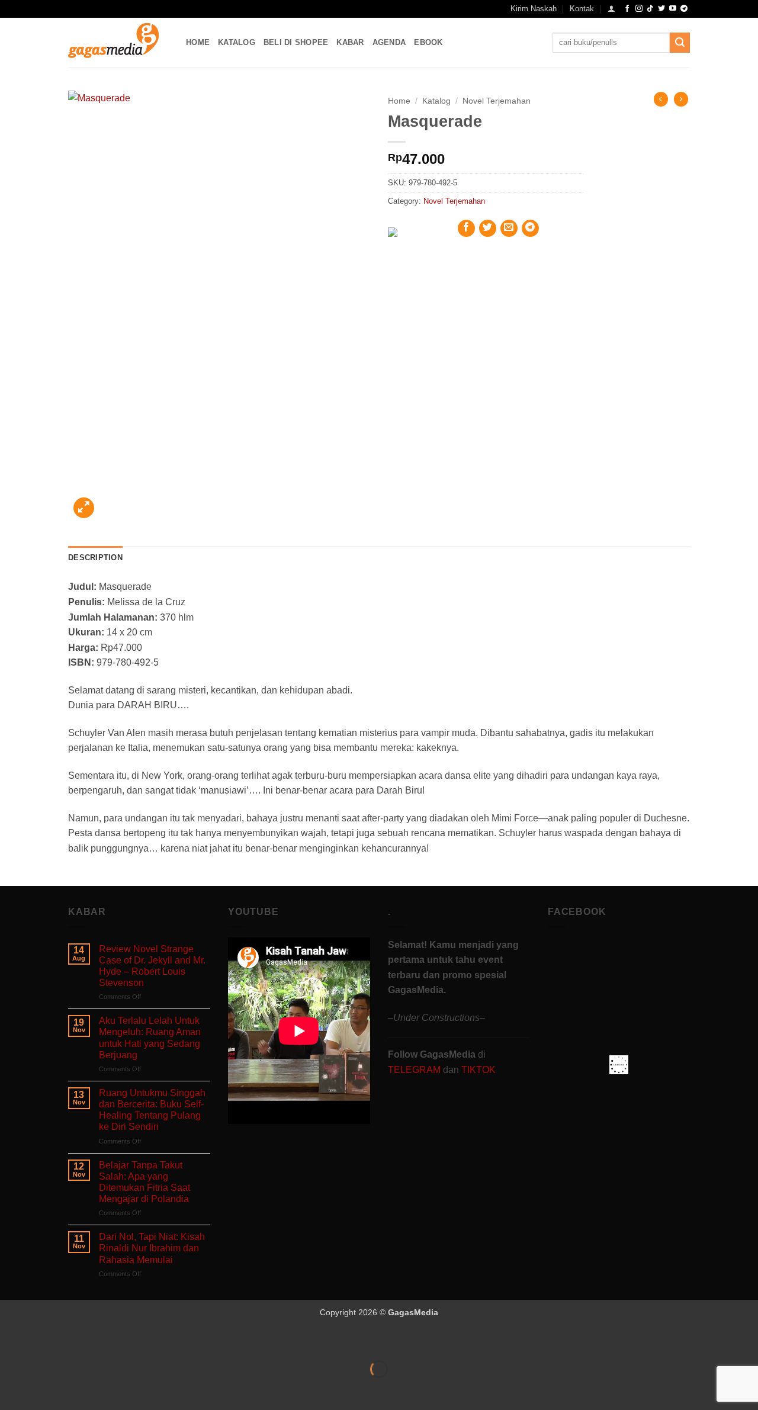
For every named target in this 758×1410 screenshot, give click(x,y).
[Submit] (680, 43)
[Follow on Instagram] (639, 9)
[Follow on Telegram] (684, 9)
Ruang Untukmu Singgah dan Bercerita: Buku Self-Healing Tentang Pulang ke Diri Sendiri (152, 1110)
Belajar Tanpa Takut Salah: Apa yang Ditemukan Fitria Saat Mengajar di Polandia (144, 1182)
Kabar (350, 42)
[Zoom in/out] (11, 1339)
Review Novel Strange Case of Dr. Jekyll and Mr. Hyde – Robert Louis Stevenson (152, 966)
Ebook (428, 42)
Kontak (582, 8)
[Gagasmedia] (118, 42)
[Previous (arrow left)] (11, 1389)
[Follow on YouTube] (672, 9)
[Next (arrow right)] (46, 1389)
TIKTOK (478, 1070)
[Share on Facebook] (466, 228)
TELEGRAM (415, 1070)
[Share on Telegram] (530, 228)
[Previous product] (681, 99)
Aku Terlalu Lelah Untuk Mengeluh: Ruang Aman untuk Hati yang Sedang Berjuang (150, 1038)
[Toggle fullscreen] (46, 1339)
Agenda (389, 42)
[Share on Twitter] (487, 228)
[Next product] (661, 99)
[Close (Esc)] (115, 1339)
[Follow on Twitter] (661, 9)
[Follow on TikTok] (650, 9)
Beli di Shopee (296, 42)
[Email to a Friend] (509, 228)
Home (198, 42)
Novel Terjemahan (496, 101)
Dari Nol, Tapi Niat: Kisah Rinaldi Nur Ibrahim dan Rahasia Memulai (152, 1248)
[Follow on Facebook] (627, 9)
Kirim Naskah (533, 8)
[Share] (80, 1339)
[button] (611, 8)
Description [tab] (95, 557)
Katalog (236, 42)
